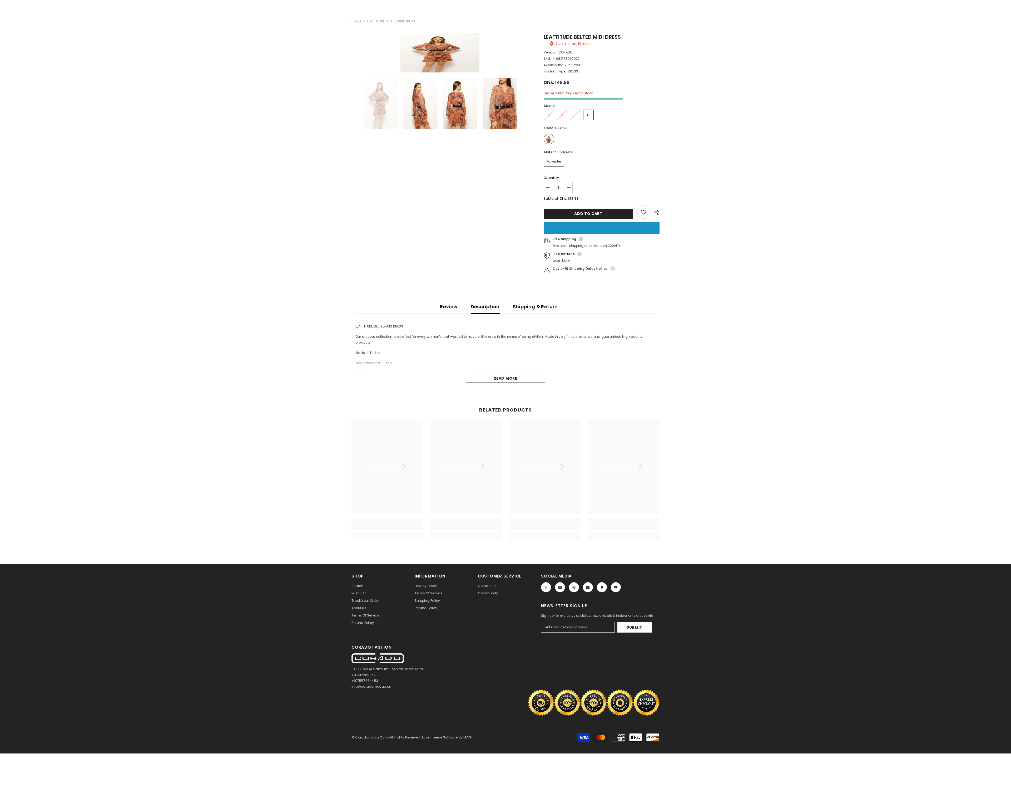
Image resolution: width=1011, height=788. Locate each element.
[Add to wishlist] (643, 212)
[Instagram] (560, 587)
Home (356, 21)
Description (485, 306)
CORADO (565, 52)
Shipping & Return (535, 306)
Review (448, 306)
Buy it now (602, 228)
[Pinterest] (574, 587)
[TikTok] (588, 587)
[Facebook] (546, 587)
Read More (505, 378)
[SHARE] (655, 212)
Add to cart (588, 213)
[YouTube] (616, 587)
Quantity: (552, 177)
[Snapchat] (602, 587)
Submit (634, 627)
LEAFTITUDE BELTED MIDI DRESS (582, 37)
